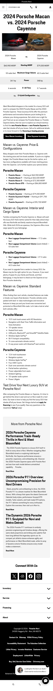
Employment (18, 655)
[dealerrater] (22, 576)
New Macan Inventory (14, 136)
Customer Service (40, 649)
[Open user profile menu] (50, 7)
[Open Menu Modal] (3, 7)
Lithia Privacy (11, 649)
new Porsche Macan (19, 125)
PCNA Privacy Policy (35, 637)
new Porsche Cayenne (37, 125)
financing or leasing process (33, 131)
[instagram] (38, 576)
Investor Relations (25, 649)
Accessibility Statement (16, 643)
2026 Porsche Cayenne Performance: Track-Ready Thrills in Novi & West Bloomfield (23, 438)
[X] (14, 576)
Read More (10, 471)
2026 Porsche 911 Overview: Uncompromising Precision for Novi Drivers (26, 481)
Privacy (37, 655)
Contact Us (13, 637)
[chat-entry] (45, 680)
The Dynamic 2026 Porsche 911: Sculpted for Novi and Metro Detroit (24, 519)
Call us (14, 408)
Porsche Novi (34, 628)
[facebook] (30, 576)
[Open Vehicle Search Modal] (13, 684)
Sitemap (22, 637)
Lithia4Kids (28, 655)
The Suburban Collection (36, 643)
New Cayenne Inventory (37, 136)
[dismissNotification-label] (47, 665)
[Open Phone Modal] (31, 7)
